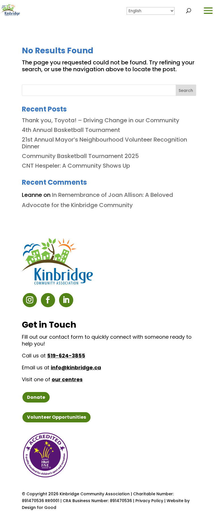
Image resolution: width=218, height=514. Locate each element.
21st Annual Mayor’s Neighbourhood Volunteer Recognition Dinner (104, 143)
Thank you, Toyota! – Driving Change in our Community (100, 120)
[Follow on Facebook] (48, 300)
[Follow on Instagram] (30, 300)
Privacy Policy (149, 501)
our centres (67, 379)
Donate (36, 397)
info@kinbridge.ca (76, 367)
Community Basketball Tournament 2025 (80, 156)
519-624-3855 (66, 355)
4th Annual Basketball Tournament (71, 130)
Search (186, 90)
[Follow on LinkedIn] (66, 300)
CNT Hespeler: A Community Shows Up (76, 166)
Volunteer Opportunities (56, 417)
